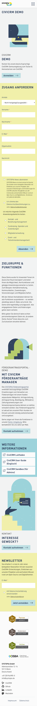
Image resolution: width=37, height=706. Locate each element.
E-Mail (4, 134)
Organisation (6, 146)
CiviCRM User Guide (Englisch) (16, 462)
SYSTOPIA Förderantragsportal (17, 387)
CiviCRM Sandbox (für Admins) (17, 470)
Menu (33, 4)
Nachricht (5, 158)
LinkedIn (8, 690)
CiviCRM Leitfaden (16, 454)
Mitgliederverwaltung (16, 233)
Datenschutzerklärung (17, 597)
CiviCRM (8, 683)
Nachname (6, 121)
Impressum (12, 700)
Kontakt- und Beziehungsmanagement (17, 220)
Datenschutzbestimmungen (18, 207)
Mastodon (9, 693)
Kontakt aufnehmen (13, 430)
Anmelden (8, 75)
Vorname (5, 109)
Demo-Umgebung (15, 422)
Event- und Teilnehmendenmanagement (19, 238)
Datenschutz (24, 700)
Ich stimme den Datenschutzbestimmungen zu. (18, 202)
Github (7, 686)
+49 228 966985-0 (8, 675)
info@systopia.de (8, 678)
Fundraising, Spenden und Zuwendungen (18, 227)
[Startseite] (10, 4)
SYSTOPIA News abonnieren (17, 179)
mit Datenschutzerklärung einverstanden (17, 592)
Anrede (4, 97)
